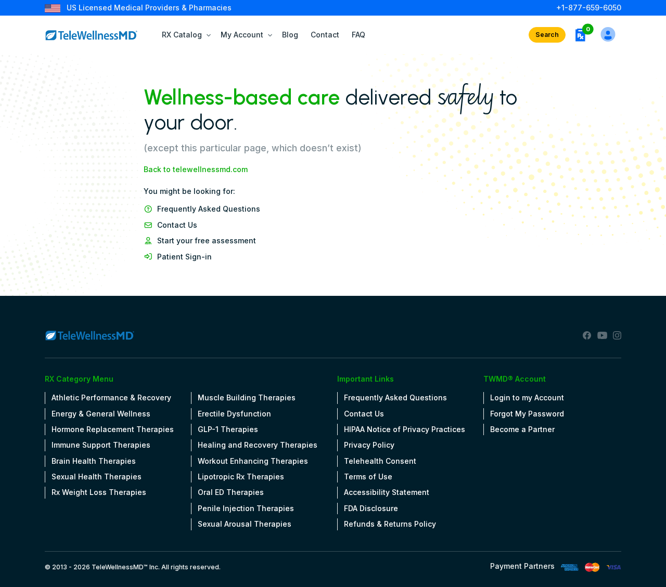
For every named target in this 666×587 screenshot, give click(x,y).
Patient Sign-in (184, 256)
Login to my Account (527, 397)
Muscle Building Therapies (247, 397)
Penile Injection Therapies (246, 508)
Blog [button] (290, 34)
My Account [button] (242, 34)
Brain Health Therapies (94, 460)
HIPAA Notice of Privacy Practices (404, 429)
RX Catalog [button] (182, 34)
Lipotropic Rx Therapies (241, 476)
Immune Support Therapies (101, 444)
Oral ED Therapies (231, 492)
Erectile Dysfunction (234, 413)
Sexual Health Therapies (97, 476)
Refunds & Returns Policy (390, 523)
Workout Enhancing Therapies (253, 460)
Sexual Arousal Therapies (244, 523)
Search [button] (547, 34)
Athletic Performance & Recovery (111, 397)
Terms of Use (368, 476)
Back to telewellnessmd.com (196, 169)
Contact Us (177, 224)
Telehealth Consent (380, 460)
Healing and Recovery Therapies (257, 444)
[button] (580, 34)
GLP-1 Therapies (228, 429)
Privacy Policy (369, 444)
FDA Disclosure (371, 508)
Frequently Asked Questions (208, 208)
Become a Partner (522, 429)
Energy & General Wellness (101, 413)
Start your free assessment (206, 240)
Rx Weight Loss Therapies (99, 492)
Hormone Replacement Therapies (113, 429)
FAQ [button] (358, 34)
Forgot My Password (527, 413)
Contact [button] (325, 34)
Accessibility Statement (386, 492)
